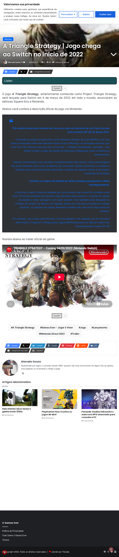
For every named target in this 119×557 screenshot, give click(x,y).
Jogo (83, 327)
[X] (23, 373)
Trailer (75, 333)
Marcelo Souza (14, 62)
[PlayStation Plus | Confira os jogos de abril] (59, 399)
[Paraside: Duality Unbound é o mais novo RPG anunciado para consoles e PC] (99, 399)
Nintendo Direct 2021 (52, 333)
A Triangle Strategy (23, 327)
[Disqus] (59, 466)
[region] (59, 12)
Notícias (8, 39)
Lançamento (100, 327)
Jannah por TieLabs (60, 552)
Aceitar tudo (105, 14)
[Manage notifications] (111, 549)
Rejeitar (86, 14)
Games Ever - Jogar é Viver (57, 327)
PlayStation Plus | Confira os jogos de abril (57, 413)
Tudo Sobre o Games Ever (14, 535)
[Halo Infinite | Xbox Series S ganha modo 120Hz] (19, 397)
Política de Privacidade (13, 531)
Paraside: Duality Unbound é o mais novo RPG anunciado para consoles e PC (98, 414)
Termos (5, 540)
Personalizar (67, 14)
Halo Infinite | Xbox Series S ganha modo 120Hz (16, 410)
